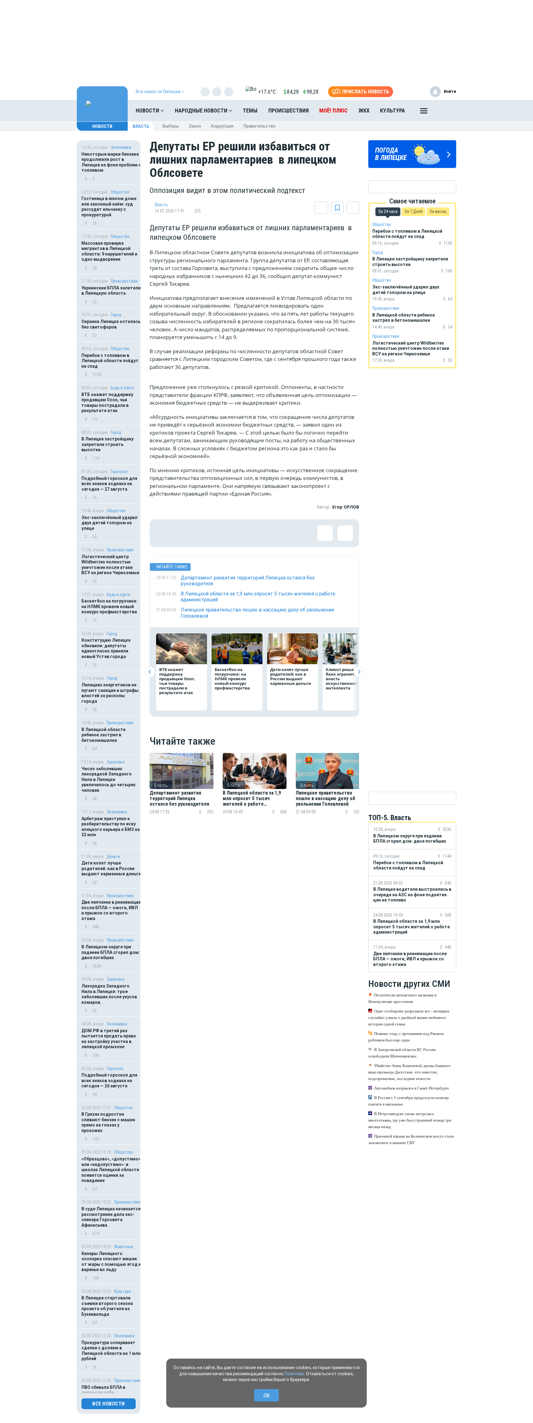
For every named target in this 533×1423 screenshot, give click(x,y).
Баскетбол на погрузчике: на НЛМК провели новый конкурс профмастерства (109, 606)
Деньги (113, 856)
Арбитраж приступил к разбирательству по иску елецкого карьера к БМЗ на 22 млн (110, 826)
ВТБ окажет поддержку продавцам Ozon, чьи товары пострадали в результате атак (107, 402)
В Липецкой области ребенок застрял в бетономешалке (103, 735)
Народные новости (202, 110)
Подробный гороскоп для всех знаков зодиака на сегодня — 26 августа (109, 1080)
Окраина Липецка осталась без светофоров (110, 324)
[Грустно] (243, 533)
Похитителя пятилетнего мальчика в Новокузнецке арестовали (402, 998)
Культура (392, 110)
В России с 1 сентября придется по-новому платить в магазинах (408, 1100)
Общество (120, 192)
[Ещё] (424, 112)
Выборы (171, 126)
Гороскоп (119, 471)
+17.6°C (267, 91)
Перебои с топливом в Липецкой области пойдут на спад (109, 361)
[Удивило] (223, 533)
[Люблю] (203, 533)
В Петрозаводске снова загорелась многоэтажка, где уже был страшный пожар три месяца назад (409, 1120)
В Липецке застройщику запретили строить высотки (107, 444)
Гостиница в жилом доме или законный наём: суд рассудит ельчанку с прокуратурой (108, 206)
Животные (123, 1246)
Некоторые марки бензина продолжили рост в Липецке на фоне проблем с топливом (111, 162)
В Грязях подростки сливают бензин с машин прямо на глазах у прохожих (108, 1122)
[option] (181, 791)
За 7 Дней (413, 211)
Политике (294, 1373)
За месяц (438, 211)
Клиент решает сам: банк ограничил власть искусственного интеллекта (347, 679)
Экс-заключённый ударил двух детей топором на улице (109, 523)
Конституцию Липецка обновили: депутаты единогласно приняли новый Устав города (105, 648)
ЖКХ (364, 110)
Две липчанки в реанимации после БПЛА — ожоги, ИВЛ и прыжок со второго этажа (111, 910)
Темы (250, 110)
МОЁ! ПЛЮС (333, 110)
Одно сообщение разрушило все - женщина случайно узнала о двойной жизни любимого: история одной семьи (408, 1017)
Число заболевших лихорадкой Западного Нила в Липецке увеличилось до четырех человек (108, 779)
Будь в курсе (122, 387)
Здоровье (116, 761)
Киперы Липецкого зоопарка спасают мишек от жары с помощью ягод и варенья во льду (111, 1261)
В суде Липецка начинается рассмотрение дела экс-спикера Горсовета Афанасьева (111, 1217)
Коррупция (222, 126)
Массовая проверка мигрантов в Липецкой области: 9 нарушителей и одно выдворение (109, 251)
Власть (141, 126)
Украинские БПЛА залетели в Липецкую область (111, 290)
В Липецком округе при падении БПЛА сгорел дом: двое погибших (110, 952)
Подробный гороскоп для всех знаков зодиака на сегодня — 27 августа (109, 484)
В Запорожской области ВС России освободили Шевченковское (402, 1052)
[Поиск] (445, 110)
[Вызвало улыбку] (183, 533)
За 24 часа (388, 211)
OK (266, 1395)
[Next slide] (358, 671)
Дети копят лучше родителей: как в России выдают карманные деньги (111, 868)
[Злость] (263, 533)
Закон (195, 126)
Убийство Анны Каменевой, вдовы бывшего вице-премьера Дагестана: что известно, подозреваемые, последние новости (409, 1072)
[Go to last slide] (149, 671)
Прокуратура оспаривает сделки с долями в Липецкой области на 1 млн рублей (111, 1350)
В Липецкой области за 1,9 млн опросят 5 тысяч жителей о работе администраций (252, 798)
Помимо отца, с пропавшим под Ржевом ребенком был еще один (406, 1036)
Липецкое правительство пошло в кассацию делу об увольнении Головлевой (325, 798)
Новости (148, 110)
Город (116, 314)
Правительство (259, 126)
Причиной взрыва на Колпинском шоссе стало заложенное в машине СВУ (411, 1139)
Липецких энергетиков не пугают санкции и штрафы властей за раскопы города (109, 693)
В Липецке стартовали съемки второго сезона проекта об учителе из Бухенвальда (107, 1306)
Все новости (108, 1404)
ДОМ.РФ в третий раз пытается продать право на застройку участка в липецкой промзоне (108, 1038)
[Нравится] (163, 533)
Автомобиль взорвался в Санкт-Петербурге (411, 1088)
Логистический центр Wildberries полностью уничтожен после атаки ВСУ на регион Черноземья (110, 564)
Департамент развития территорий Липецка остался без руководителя (179, 798)
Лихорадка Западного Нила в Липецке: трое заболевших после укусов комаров (109, 994)
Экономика (121, 147)
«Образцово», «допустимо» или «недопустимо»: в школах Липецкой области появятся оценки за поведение (110, 1169)
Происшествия (288, 110)
